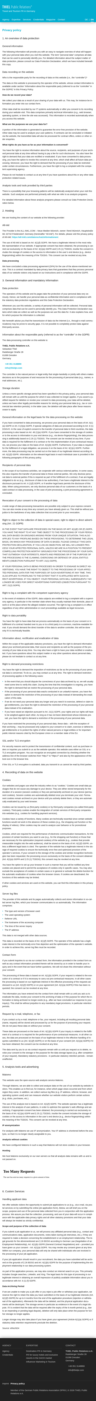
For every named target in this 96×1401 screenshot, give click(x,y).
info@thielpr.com (13, 368)
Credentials (38, 19)
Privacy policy (18, 1383)
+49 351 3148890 (13, 364)
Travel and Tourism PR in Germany (18, 11)
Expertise (16, 19)
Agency (5, 19)
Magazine (50, 19)
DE (86, 19)
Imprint (5, 1383)
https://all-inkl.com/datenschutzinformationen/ (35, 237)
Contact (61, 19)
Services (27, 19)
